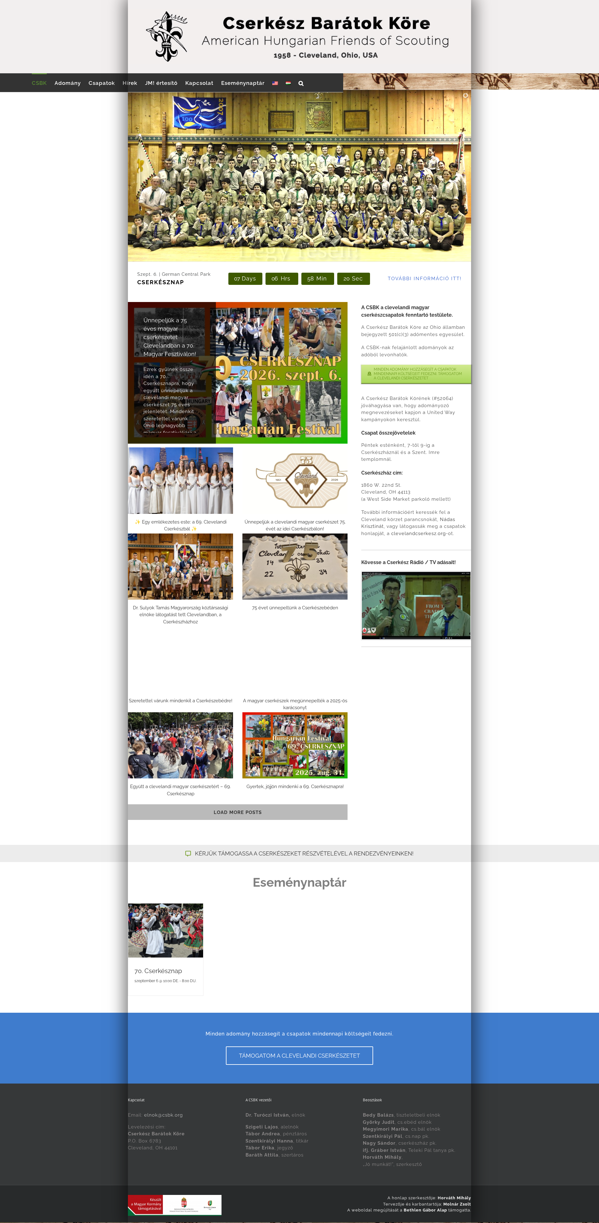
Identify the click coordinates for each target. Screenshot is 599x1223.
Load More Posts (238, 812)
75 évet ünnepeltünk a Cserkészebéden (295, 608)
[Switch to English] (275, 82)
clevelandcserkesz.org (418, 533)
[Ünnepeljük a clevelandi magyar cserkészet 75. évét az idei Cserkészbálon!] (295, 480)
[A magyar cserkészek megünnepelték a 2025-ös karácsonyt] (295, 659)
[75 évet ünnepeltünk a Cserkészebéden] (295, 567)
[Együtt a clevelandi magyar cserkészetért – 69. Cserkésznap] (180, 745)
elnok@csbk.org (163, 1115)
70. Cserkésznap (158, 971)
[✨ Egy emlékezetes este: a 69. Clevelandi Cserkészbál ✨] (180, 480)
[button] (301, 82)
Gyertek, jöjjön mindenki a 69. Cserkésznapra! (295, 786)
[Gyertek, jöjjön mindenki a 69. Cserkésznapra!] (295, 745)
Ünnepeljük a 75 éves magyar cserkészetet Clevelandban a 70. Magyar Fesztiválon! (170, 337)
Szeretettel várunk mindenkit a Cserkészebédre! (180, 701)
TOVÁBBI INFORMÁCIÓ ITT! (425, 278)
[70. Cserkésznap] (165, 930)
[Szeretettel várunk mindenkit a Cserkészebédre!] (180, 659)
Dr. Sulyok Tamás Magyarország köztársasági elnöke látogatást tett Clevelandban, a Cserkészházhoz (180, 615)
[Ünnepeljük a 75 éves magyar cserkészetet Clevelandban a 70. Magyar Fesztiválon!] (238, 373)
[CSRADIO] (416, 574)
